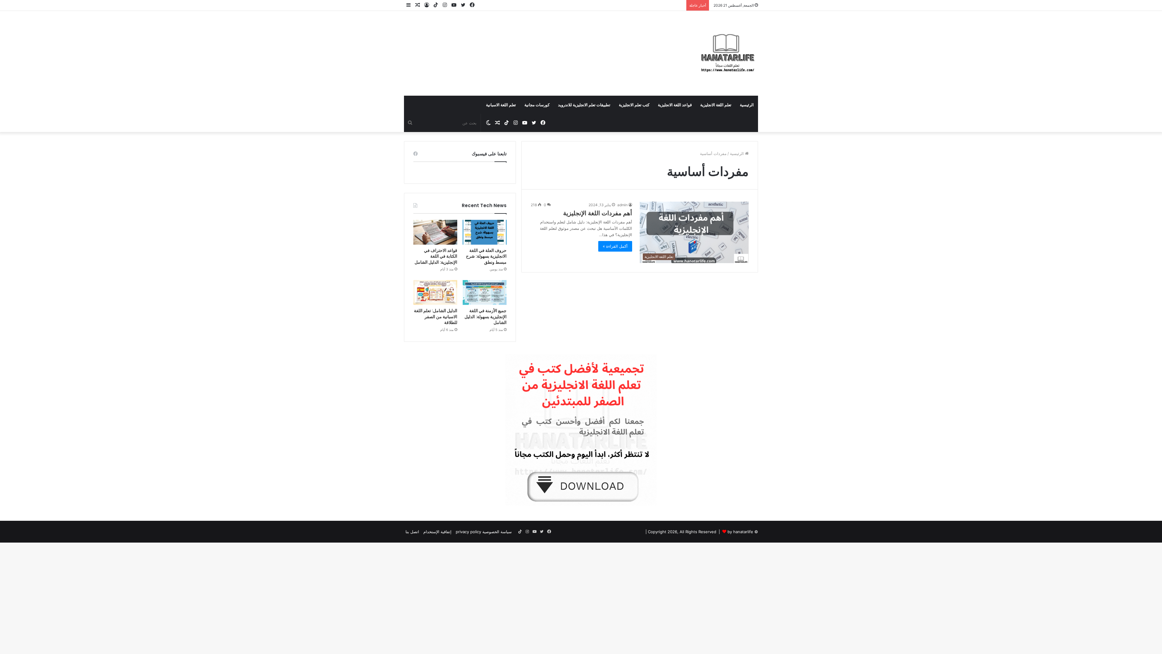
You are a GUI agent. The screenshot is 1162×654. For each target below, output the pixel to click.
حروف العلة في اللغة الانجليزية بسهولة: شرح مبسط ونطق (486, 256)
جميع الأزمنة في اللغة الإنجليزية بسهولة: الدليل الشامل (485, 316)
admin (622, 205)
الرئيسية (747, 104)
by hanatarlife (740, 531)
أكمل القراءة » (615, 246)
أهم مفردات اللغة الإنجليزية (597, 213)
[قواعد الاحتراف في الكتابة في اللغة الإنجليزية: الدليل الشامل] (435, 232)
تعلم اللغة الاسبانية (501, 104)
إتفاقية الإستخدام (437, 531)
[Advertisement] (520, 46)
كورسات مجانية (537, 104)
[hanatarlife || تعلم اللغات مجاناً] (728, 53)
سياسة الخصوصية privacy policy (484, 531)
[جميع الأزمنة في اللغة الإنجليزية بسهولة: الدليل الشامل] (485, 292)
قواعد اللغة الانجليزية (675, 104)
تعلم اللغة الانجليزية (715, 104)
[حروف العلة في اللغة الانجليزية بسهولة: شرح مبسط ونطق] (485, 232)
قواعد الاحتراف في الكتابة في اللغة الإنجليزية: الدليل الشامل (436, 256)
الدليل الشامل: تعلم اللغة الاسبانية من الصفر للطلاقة (435, 316)
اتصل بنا (412, 531)
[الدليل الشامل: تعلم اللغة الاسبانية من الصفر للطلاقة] (435, 292)
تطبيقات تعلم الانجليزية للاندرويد (584, 104)
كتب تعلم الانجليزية (634, 104)
